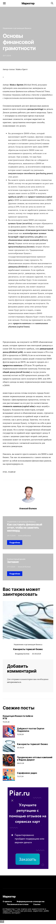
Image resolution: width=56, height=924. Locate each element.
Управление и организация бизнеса (17, 28)
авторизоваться (14, 682)
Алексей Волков (28, 508)
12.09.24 (20, 734)
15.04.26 (6, 722)
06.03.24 (20, 763)
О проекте (7, 901)
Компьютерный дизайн (16, 559)
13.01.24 (20, 776)
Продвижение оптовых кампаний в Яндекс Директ (34, 758)
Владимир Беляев (22, 654)
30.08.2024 (36, 654)
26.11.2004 (7, 56)
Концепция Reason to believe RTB (18, 717)
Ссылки (36, 904)
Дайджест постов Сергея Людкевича (30, 729)
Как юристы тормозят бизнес (28, 649)
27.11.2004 (11, 567)
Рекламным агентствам (17, 904)
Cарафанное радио (27, 773)
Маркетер (28, 3)
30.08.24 (20, 748)
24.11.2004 (11, 536)
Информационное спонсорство (31, 901)
